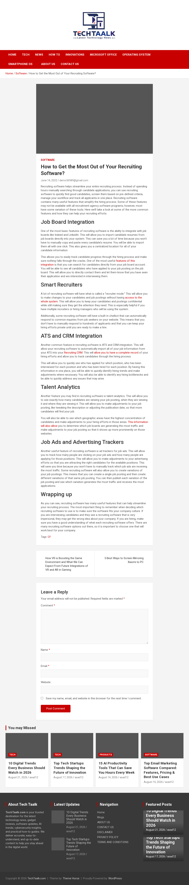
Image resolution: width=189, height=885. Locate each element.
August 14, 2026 (108, 777)
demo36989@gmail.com (73, 180)
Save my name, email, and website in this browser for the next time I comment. (94, 698)
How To (54, 54)
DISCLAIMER (105, 832)
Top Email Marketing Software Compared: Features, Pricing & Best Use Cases (160, 770)
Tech (26, 54)
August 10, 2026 (153, 781)
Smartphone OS (20, 64)
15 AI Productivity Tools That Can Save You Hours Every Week (117, 767)
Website (46, 682)
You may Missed (22, 728)
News (39, 54)
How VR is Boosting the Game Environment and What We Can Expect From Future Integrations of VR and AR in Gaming (66, 564)
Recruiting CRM (73, 352)
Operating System (136, 54)
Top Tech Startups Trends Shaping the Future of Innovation (70, 767)
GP (49, 536)
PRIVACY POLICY (107, 837)
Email (45, 666)
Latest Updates (67, 804)
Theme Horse (71, 878)
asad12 (34, 777)
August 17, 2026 (63, 777)
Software (48, 159)
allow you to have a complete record (116, 352)
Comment (48, 605)
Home (12, 54)
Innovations (75, 54)
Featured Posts (159, 804)
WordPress (115, 878)
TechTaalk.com (37, 878)
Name (45, 649)
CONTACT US (70, 64)
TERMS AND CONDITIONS (112, 842)
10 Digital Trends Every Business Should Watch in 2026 (26, 767)
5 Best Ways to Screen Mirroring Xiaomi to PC (124, 560)
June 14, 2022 (49, 180)
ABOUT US (48, 64)
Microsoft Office (103, 54)
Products (106, 754)
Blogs (100, 817)
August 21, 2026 (17, 777)
